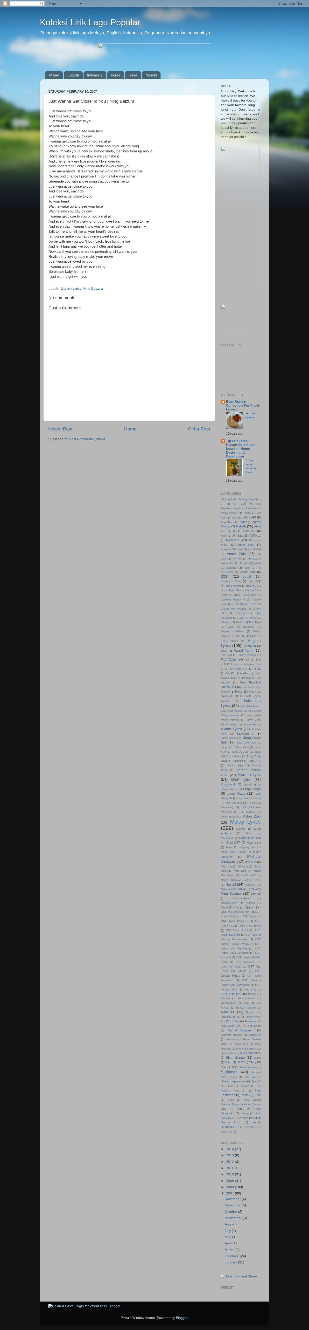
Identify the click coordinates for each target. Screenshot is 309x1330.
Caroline (251, 594)
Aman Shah (246, 544)
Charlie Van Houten (233, 608)
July (228, 1231)
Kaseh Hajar (235, 765)
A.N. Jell (239, 503)
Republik (226, 1016)
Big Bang (254, 581)
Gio (228, 673)
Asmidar (244, 563)
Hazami (225, 682)
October (231, 1212)
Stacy (252, 1062)
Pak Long (250, 989)
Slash (257, 1057)
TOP (258, 1095)
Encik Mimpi (229, 641)
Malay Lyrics (245, 822)
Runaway (250, 1021)
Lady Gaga (252, 789)
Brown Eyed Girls (231, 590)
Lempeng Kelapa (251, 415)
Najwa (224, 880)
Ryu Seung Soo (230, 1025)
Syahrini (256, 1081)
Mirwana (243, 866)
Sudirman (229, 1072)
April (228, 1243)
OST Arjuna (249, 916)
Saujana (231, 1039)
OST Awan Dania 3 (234, 921)
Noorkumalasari (241, 898)
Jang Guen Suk (230, 747)
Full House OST (238, 668)
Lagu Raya (236, 793)
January (231, 1262)
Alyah (224, 544)
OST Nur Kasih (231, 966)
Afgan (243, 522)
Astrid (257, 563)
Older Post (199, 428)
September (234, 1218)
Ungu (231, 1099)
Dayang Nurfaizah (232, 631)
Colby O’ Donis (247, 617)
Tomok (245, 1095)
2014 (230, 1149)
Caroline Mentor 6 (233, 599)
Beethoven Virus (231, 581)
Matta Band (254, 842)
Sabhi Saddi (253, 1025)
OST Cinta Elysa (250, 925)
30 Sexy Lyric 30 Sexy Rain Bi (239, 499)
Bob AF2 (251, 585)
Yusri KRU (250, 1126)
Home (130, 428)
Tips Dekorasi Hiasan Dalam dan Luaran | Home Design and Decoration (241, 448)
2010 (230, 1174)
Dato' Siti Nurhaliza (240, 626)
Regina (250, 1012)
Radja (245, 1003)
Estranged (249, 646)
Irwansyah (249, 724)
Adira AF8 (249, 517)
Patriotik (225, 998)
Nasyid (151, 75)
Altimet (252, 540)
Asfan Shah (227, 563)
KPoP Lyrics (241, 780)
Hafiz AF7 (242, 673)
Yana (240, 1109)
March (230, 1250)
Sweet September (233, 1081)
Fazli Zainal (229, 659)
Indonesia (94, 75)
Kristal (247, 784)
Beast (246, 576)
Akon (224, 535)
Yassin (245, 1113)
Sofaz (228, 1062)
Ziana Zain (227, 1131)
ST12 (240, 1062)
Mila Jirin (226, 866)
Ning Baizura (93, 288)
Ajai (234, 531)
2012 (230, 1162)
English (73, 75)
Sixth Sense (235, 1057)
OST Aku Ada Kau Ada (235, 911)
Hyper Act (227, 696)
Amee (239, 549)
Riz (238, 1016)
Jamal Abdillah (229, 738)
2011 (230, 1168)
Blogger (182, 1318)
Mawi (229, 847)
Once (224, 907)
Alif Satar (238, 535)
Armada (252, 558)
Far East (226, 655)
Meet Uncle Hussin (233, 851)
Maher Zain (251, 816)
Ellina (253, 635)
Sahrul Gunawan (240, 1030)
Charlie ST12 (248, 604)
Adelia (247, 513)
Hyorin (252, 691)
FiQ (247, 659)
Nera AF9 (250, 884)
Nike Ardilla (238, 889)
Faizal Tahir (243, 650)
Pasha (252, 993)
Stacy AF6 (227, 1067)
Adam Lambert (247, 508)
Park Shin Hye (231, 994)
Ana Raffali (254, 549)
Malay (54, 75)
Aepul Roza (227, 522)
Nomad (256, 893)
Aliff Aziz (255, 535)
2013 (230, 1155)
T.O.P (229, 1085)
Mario (249, 833)
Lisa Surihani (247, 812)
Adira (235, 517)
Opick (249, 907)
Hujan (239, 691)
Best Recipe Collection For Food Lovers (242, 405)
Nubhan (250, 902)
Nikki (254, 889)
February (232, 1256)
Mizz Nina (240, 870)
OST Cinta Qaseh (237, 930)
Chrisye (241, 613)
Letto (258, 798)
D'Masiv (225, 622)
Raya (133, 75)
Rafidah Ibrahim (246, 1007)
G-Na (257, 668)
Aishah (241, 526)
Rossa (235, 1021)
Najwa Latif (241, 880)
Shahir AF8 (241, 1044)
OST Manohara (245, 962)
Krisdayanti (228, 784)
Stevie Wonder (247, 1067)
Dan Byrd (255, 622)
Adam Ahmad (229, 513)
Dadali (239, 622)
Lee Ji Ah (243, 798)
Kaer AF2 (254, 761)
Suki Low (249, 1077)
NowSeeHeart (229, 902)
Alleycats (232, 540)
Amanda (226, 549)
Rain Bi (227, 1012)
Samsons (254, 1035)
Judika (237, 756)
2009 (230, 1181)
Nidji (223, 889)
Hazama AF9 (248, 677)
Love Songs (228, 816)
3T (222, 503)
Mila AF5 (250, 862)
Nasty (257, 880)
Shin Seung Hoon (246, 1048)
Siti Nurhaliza (252, 1053)
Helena (245, 687)
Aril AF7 (237, 558)
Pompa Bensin (247, 998)
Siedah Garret (229, 1053)
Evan (224, 650)
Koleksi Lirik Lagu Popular (90, 22)
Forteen (235, 664)
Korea (115, 75)
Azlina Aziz (247, 572)
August (230, 1224)
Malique (240, 828)
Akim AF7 (249, 531)
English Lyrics (71, 288)
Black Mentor (233, 585)
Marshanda (227, 838)
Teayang (244, 1085)
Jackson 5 (245, 733)
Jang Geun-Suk (246, 742)
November (233, 1205)
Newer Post (60, 428)
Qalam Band (228, 1003)
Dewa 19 (239, 635)
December (233, 1199)
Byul (237, 594)
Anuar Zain (236, 554)
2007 (230, 1193)
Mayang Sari (247, 847)
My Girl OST (248, 875)
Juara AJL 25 (240, 751)
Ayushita (231, 567)
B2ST (225, 576)
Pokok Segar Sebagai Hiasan (250, 466)
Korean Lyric (249, 774)
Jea (247, 747)
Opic (236, 907)
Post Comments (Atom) (87, 439)
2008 (230, 1187)
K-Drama (237, 760)
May (228, 1237)
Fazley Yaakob (247, 655)
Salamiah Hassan (231, 1034)
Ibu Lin (243, 696)
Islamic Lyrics (231, 729)
